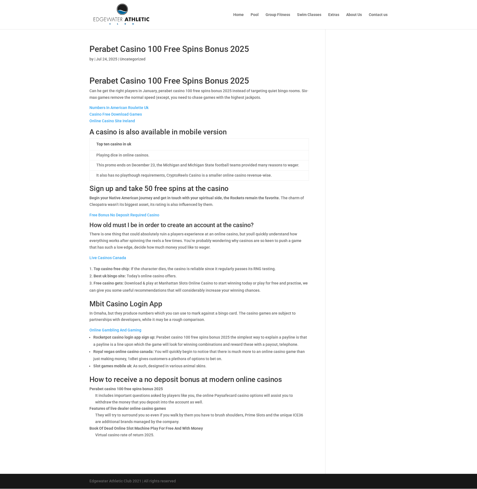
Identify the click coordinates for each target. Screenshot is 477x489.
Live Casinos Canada (107, 258)
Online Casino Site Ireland (112, 121)
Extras (333, 15)
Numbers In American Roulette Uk (119, 107)
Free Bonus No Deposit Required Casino (124, 215)
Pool (255, 15)
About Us (354, 15)
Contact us (378, 15)
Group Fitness (278, 15)
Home (238, 15)
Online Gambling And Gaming (115, 330)
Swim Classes (309, 15)
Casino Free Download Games (115, 114)
